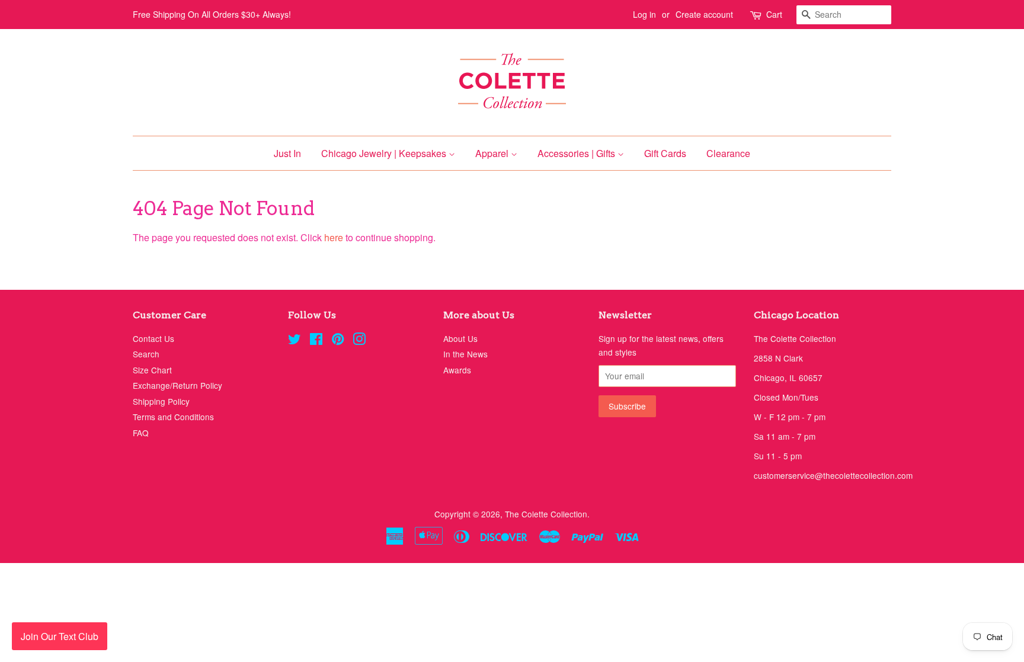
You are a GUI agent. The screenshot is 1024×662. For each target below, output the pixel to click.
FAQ (141, 433)
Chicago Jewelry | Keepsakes (385, 153)
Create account (704, 14)
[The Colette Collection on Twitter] (294, 341)
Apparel (493, 153)
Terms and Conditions (173, 417)
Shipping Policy (161, 401)
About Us (460, 338)
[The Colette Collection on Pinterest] (337, 341)
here (333, 237)
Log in (644, 14)
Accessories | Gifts (577, 153)
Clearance (728, 153)
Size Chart (152, 370)
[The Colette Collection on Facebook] (316, 341)
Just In (287, 153)
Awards (457, 370)
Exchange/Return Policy (177, 385)
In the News (465, 354)
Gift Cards (665, 153)
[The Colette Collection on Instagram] (359, 341)
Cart (774, 14)
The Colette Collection (546, 514)
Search (146, 354)
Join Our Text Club (59, 636)
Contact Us (153, 338)
